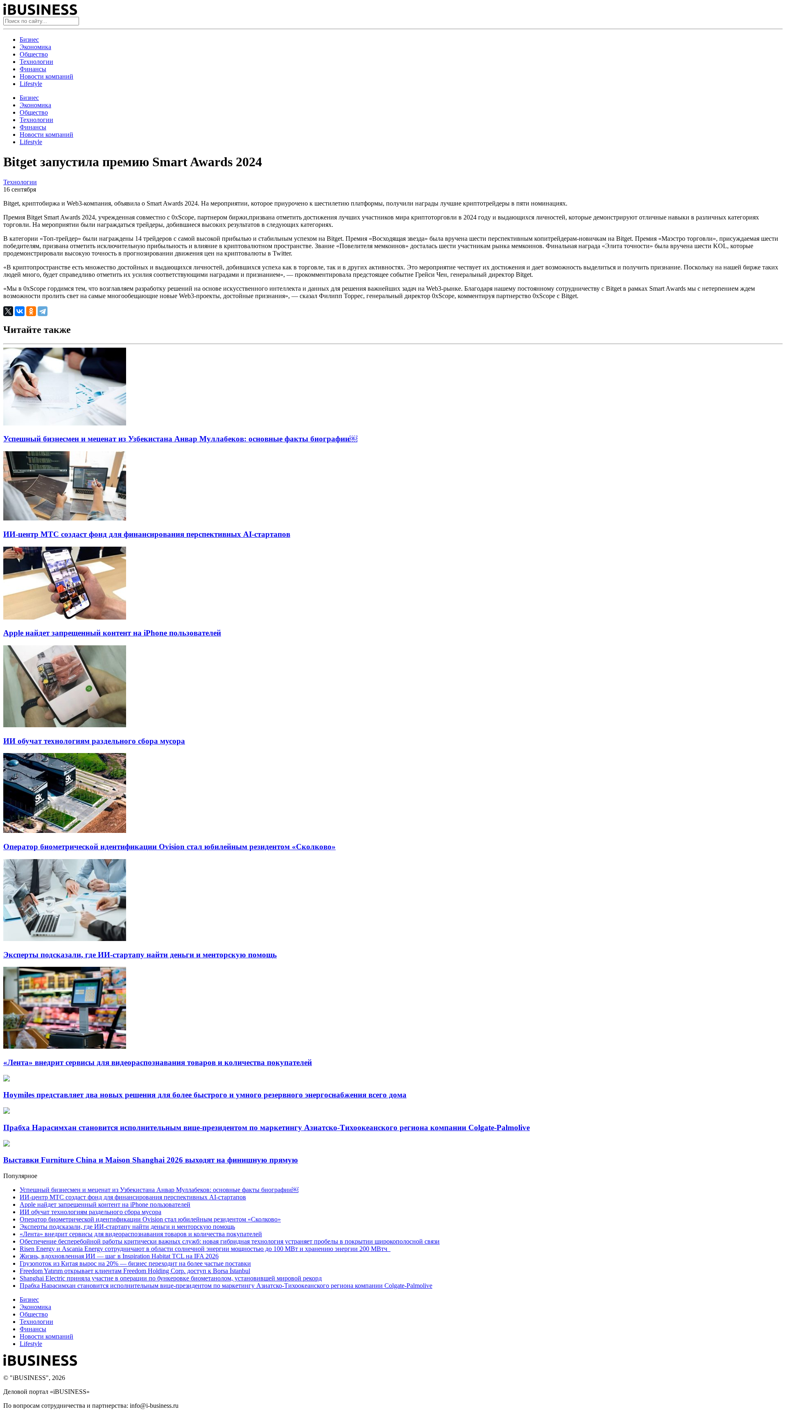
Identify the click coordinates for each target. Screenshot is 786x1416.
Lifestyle (31, 83)
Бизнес (29, 39)
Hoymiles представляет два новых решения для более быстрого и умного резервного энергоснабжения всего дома (205, 1094)
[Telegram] (42, 311)
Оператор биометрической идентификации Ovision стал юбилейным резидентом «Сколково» (169, 846)
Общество (34, 54)
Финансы (33, 69)
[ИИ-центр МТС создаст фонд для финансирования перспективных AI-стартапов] (64, 518)
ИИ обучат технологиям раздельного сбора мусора (94, 741)
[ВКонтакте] (20, 311)
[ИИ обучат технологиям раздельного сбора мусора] (64, 725)
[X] (8, 311)
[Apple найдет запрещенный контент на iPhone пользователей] (64, 617)
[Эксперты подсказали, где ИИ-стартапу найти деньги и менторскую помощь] (64, 938)
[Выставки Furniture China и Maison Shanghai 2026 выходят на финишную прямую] (6, 1144)
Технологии (36, 61)
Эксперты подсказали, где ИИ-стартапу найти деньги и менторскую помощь (140, 954)
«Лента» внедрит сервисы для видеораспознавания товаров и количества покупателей (157, 1062)
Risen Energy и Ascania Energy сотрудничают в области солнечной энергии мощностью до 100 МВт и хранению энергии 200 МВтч (205, 1248)
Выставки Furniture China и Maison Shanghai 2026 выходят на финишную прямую (150, 1160)
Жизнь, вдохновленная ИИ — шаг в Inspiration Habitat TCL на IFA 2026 (119, 1256)
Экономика (35, 46)
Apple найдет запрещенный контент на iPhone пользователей (112, 633)
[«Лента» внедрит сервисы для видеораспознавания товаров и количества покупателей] (64, 1046)
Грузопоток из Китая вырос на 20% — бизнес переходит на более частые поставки (135, 1263)
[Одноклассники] (31, 311)
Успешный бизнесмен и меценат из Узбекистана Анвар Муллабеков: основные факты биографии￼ (180, 438)
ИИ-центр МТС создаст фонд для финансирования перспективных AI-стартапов (146, 534)
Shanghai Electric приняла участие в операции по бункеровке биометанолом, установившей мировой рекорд (171, 1278)
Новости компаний (46, 76)
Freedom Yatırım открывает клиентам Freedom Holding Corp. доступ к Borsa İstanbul (135, 1270)
